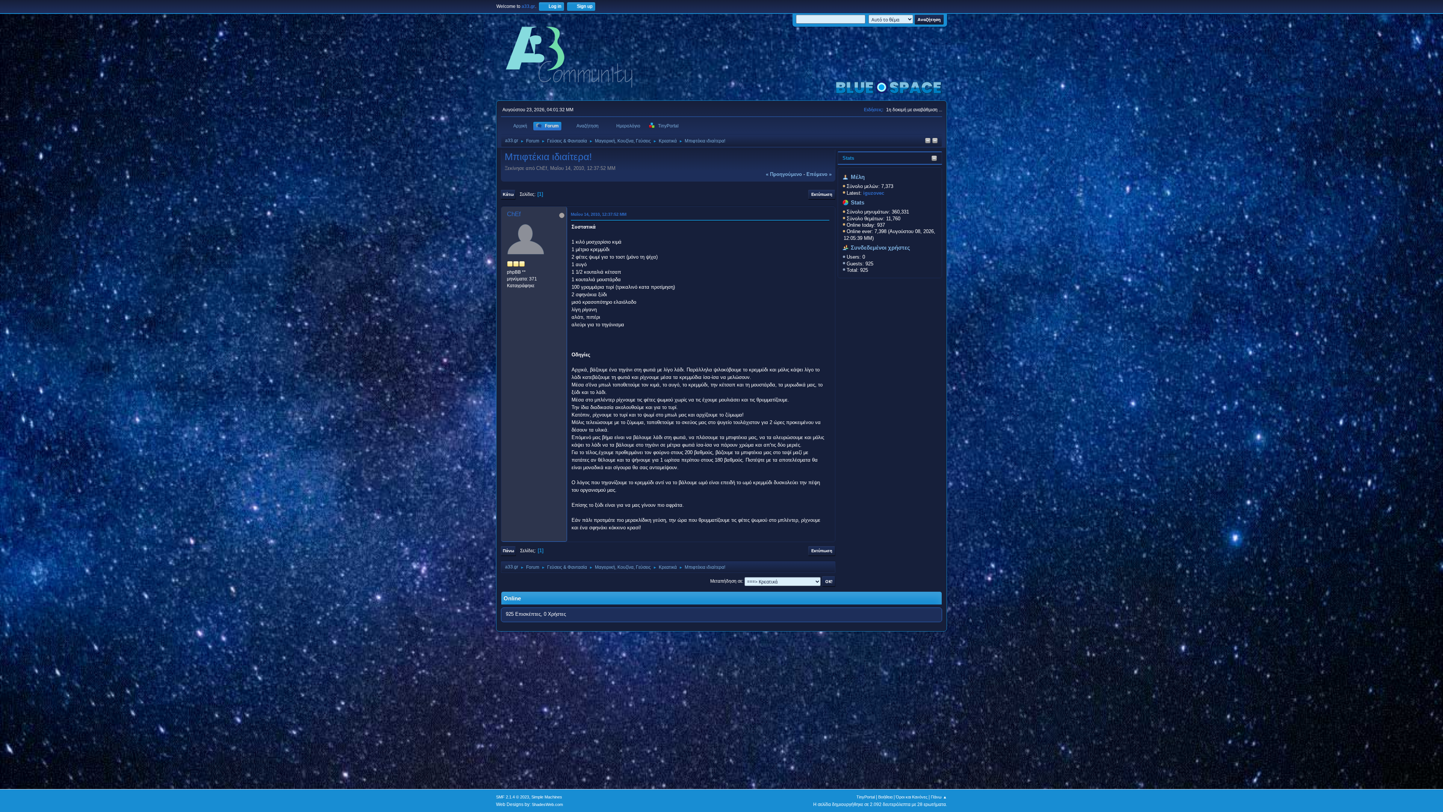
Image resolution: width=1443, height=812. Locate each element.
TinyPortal (865, 797)
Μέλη (858, 177)
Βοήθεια (885, 797)
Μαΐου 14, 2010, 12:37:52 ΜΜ (598, 214)
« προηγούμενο (784, 174)
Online (512, 598)
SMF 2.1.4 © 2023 (512, 797)
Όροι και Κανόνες (911, 797)
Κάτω (508, 194)
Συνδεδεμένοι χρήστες (880, 248)
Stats (848, 158)
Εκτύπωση (821, 194)
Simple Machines (546, 797)
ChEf (514, 214)
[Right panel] (928, 141)
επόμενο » (819, 174)
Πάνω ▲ (939, 797)
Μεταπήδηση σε (726, 581)
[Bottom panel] (935, 141)
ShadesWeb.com (547, 804)
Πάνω (508, 550)
